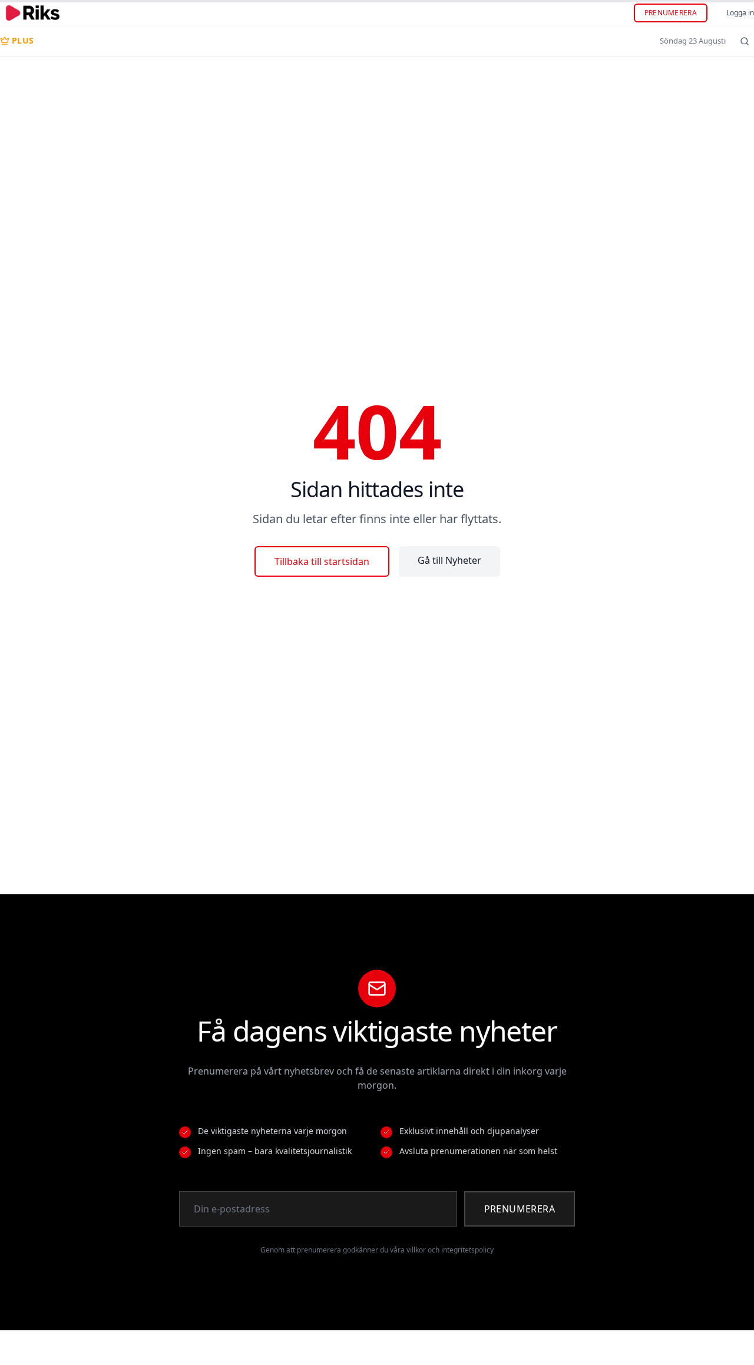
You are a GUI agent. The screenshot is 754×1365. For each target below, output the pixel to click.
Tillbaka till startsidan (322, 561)
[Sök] (744, 41)
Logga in (740, 13)
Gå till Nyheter (449, 560)
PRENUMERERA (670, 13)
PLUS (23, 40)
